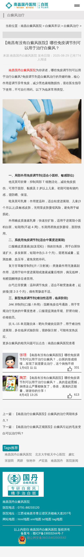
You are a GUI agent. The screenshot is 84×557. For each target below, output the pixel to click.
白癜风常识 (52, 26)
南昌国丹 (57, 460)
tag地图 (57, 519)
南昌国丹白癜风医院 (18, 454)
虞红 (71, 454)
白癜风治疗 (71, 26)
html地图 (24, 519)
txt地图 (46, 519)
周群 (20, 460)
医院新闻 (72, 460)
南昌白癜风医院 (31, 26)
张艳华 (30, 460)
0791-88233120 (28, 507)
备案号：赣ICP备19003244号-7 (42, 533)
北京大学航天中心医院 (50, 454)
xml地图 (35, 519)
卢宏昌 (43, 460)
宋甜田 (9, 460)
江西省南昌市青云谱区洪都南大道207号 (44, 513)
